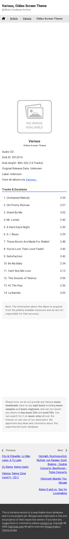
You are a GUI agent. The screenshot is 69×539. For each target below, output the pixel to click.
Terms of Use (9, 530)
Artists (14, 18)
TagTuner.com (16, 526)
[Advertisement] (34, 61)
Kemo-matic (21, 466)
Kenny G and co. (48, 489)
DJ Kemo (7, 466)
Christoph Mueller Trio (53, 478)
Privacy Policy (52, 526)
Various (27, 18)
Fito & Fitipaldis (11, 456)
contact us (46, 523)
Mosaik (63, 482)
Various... (32, 179)
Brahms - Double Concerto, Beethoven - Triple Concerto (53, 468)
